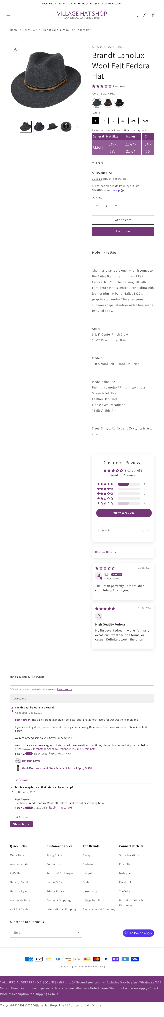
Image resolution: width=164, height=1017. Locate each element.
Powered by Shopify (95, 966)
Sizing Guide (54, 855)
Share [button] (99, 162)
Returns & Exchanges (59, 873)
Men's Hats (17, 855)
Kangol (87, 873)
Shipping (97, 178)
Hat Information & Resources (131, 902)
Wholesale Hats (20, 900)
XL (122, 119)
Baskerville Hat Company (99, 909)
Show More (21, 824)
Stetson (88, 864)
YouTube (124, 891)
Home (14, 30)
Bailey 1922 (30, 30)
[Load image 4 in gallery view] (66, 126)
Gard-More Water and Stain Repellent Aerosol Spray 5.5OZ (57, 768)
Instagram (125, 873)
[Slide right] (77, 126)
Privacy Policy (55, 891)
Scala (86, 882)
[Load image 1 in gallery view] (25, 126)
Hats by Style (18, 891)
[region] (123, 141)
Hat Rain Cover (31, 761)
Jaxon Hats (90, 891)
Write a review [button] (123, 513)
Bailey (87, 855)
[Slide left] (14, 126)
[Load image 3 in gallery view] (52, 126)
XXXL (146, 119)
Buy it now (123, 231)
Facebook (125, 882)
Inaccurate (64, 753)
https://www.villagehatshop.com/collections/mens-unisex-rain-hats (55, 749)
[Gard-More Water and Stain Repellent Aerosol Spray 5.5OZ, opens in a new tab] (18, 768)
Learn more (64, 689)
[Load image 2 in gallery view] (39, 126)
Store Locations (129, 855)
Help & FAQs (54, 882)
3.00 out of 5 (134, 470)
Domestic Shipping (58, 900)
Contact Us (53, 864)
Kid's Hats (16, 873)
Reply (52, 753)
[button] (8, 15)
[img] (105, 568)
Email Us (124, 864)
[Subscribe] (77, 932)
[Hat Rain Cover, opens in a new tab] (18, 761)
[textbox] (82, 683)
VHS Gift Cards (19, 909)
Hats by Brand (19, 882)
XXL (133, 119)
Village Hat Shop (93, 900)
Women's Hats (19, 864)
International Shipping (61, 909)
